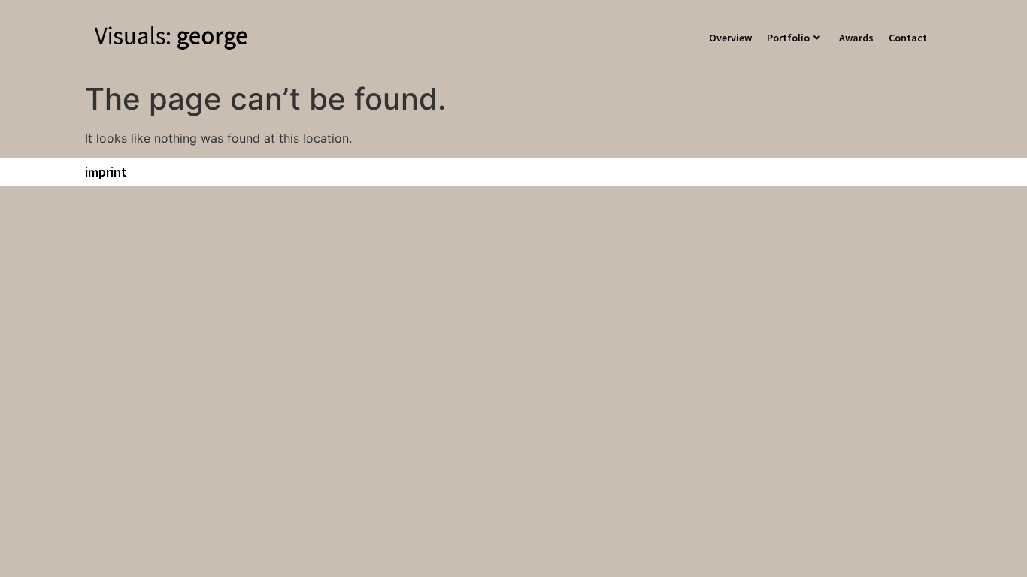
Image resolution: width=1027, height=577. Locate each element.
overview (730, 37)
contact (908, 37)
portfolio (788, 37)
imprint (106, 171)
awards (856, 37)
